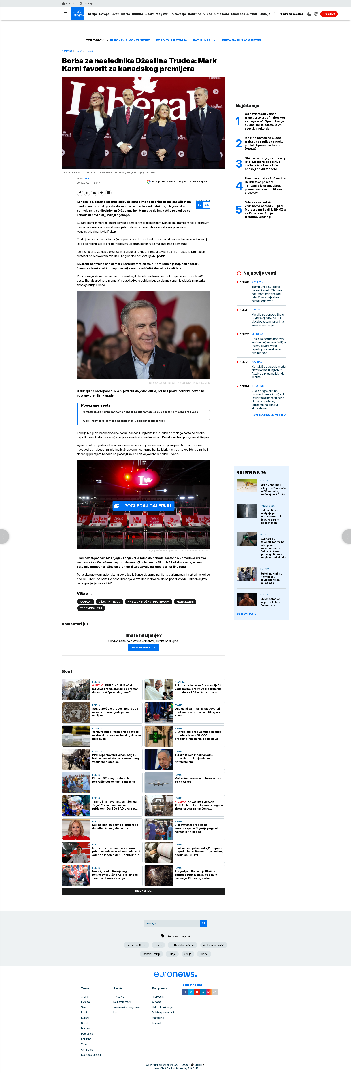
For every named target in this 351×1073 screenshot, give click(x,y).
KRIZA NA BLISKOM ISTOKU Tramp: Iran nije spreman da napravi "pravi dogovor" (115, 689)
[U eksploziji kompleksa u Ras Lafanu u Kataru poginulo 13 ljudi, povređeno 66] (4, 536)
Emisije (264, 14)
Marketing (158, 1017)
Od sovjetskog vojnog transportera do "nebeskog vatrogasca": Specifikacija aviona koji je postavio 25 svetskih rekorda (265, 121)
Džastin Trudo (110, 601)
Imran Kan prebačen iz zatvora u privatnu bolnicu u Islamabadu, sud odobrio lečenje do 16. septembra (116, 851)
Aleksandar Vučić (213, 945)
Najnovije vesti (122, 1001)
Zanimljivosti (269, 506)
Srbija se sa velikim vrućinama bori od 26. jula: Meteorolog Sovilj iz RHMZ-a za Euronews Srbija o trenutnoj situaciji (265, 209)
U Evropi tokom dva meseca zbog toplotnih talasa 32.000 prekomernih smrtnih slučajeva (198, 735)
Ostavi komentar (143, 647)
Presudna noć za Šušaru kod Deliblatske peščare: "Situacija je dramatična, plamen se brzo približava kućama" (265, 186)
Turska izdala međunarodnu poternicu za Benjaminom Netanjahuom (194, 758)
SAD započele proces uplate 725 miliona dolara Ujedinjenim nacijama (115, 712)
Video (207, 14)
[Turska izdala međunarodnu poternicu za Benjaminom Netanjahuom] (159, 759)
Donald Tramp (151, 954)
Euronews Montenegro (130, 40)
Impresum (158, 996)
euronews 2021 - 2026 (174, 1064)
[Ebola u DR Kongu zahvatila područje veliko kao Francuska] (76, 782)
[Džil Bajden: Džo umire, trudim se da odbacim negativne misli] (76, 829)
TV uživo (118, 996)
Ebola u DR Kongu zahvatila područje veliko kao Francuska (113, 779)
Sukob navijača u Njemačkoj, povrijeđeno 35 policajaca (271, 578)
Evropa (104, 14)
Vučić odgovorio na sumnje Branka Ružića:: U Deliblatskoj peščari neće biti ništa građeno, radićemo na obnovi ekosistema (268, 399)
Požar (158, 945)
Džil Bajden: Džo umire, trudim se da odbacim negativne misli (115, 826)
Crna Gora (221, 14)
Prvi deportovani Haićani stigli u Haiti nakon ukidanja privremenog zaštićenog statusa (115, 758)
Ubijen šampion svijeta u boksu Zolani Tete (270, 602)
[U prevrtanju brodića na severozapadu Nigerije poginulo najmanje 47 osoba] (159, 829)
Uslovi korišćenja (162, 1007)
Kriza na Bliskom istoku (242, 40)
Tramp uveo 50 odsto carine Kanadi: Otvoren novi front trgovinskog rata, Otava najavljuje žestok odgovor (267, 294)
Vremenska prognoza (126, 1007)
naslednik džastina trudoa (149, 601)
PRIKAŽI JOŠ (245, 614)
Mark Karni (185, 601)
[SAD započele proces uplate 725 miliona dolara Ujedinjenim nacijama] (76, 712)
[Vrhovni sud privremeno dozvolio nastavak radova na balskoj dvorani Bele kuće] (76, 736)
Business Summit (244, 14)
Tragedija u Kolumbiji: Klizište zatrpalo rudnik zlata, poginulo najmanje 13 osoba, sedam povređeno (196, 874)
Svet (115, 14)
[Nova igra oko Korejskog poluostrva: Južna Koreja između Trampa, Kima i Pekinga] (76, 875)
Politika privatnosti (163, 1012)
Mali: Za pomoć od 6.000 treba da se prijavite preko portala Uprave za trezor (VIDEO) (264, 143)
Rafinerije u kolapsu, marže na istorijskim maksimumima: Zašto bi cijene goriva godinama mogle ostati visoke (273, 548)
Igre (115, 1012)
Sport (149, 14)
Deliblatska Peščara (183, 945)
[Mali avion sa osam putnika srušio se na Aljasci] (159, 782)
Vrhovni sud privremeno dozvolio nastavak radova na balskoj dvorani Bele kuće (116, 735)
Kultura (137, 14)
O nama (156, 1001)
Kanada (86, 601)
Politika (257, 361)
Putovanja (178, 14)
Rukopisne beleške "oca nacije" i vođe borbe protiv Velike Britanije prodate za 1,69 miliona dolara (198, 689)
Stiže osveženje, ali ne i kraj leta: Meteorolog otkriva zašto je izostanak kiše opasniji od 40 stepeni (265, 163)
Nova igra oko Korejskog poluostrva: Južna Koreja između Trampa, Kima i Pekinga (115, 874)
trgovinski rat (91, 608)
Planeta (180, 681)
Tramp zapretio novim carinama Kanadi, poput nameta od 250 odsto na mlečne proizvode (139, 411)
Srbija (92, 14)
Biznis (125, 14)
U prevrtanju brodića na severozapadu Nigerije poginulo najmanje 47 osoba (197, 828)
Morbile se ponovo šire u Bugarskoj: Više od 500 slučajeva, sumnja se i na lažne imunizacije (268, 320)
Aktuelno (258, 386)
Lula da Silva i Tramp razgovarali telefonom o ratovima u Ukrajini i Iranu (197, 712)
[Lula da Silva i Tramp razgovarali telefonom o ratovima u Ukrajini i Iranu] (159, 712)
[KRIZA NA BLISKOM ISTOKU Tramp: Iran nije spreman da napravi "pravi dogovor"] (76, 689)
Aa (199, 205)
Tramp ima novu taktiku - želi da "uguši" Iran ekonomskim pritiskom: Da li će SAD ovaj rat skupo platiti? (114, 805)
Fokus (89, 51)
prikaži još (143, 891)
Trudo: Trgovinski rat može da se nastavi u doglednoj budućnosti (123, 420)
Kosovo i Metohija (171, 40)
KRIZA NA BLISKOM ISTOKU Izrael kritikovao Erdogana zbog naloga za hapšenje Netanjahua (199, 805)
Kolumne (194, 14)
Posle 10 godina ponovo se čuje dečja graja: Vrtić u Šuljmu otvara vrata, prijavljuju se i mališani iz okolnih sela (269, 346)
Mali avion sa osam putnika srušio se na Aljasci (198, 779)
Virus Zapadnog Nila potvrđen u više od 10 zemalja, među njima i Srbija (273, 489)
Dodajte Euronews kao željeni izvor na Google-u (179, 181)
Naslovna (67, 51)
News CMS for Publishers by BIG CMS (175, 1068)
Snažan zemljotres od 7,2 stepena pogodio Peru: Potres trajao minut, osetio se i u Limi (199, 851)
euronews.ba (251, 472)
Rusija (172, 954)
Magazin (162, 14)
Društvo (257, 334)
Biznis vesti (259, 281)
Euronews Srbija (136, 945)
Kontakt (156, 1023)
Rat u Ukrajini (204, 40)
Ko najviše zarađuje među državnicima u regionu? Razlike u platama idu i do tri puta (269, 372)
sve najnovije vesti (268, 414)
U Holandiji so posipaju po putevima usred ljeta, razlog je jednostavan (270, 516)
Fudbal (204, 954)
